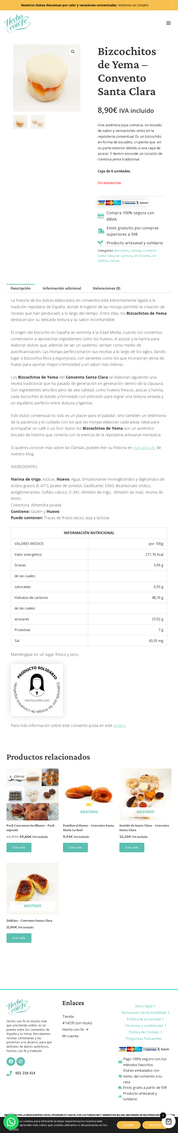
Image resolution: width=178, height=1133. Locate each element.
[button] (73, 52)
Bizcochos (121, 250)
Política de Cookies (144, 1032)
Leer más (19, 847)
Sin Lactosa (124, 256)
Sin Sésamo (142, 256)
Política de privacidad (144, 1019)
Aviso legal (143, 1006)
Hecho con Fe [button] (73, 1029)
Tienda (68, 1016)
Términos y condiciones (144, 1025)
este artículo (144, 447)
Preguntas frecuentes (144, 1038)
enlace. (120, 725)
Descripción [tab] (21, 288)
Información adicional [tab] (62, 288)
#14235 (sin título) (77, 1023)
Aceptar (128, 1125)
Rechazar (155, 1125)
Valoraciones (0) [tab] (106, 288)
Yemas (115, 261)
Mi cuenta (70, 1036)
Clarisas (135, 250)
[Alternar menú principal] (168, 23)
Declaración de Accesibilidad (143, 1012)
